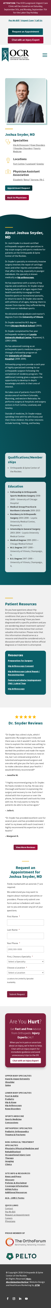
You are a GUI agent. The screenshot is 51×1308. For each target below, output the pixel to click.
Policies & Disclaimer (16, 1182)
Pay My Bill (14, 20)
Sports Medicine (13, 1119)
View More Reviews (25, 847)
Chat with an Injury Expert (25, 40)
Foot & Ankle (11, 1095)
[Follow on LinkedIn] (20, 1298)
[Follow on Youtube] (26, 1298)
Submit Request (17, 994)
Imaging (9, 1161)
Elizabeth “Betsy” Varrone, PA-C (28, 179)
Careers (8, 1218)
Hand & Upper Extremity (17, 1078)
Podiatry (9, 1099)
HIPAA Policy (11, 1189)
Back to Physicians (17, 197)
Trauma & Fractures (15, 1134)
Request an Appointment (25, 31)
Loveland (30, 163)
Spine (8, 1085)
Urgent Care (27, 20)
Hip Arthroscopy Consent (21, 666)
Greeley (40, 163)
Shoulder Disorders (23, 148)
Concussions (11, 1122)
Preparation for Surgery (20, 660)
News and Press (13, 1176)
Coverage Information (16, 1185)
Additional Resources (16, 1192)
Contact (9, 1208)
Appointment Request (18, 188)
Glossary (9, 1179)
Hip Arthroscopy (21, 145)
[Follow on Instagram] (13, 1298)
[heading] (25, 277)
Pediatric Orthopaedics (17, 1131)
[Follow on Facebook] (7, 1298)
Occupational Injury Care (17, 1154)
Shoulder (9, 1082)
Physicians (10, 1221)
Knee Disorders (37, 145)
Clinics (8, 1164)
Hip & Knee (10, 1102)
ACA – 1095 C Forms (14, 1197)
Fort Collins (19, 163)
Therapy (9, 1158)
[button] (45, 55)
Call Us (38, 20)
